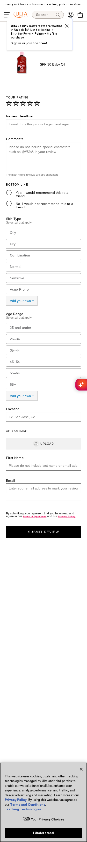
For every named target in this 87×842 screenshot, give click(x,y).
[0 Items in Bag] (80, 15)
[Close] (81, 769)
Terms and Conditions (27, 804)
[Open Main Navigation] (7, 15)
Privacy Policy (16, 799)
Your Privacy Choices (48, 819)
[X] (67, 26)
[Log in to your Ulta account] (70, 15)
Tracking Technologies (23, 809)
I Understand (43, 832)
